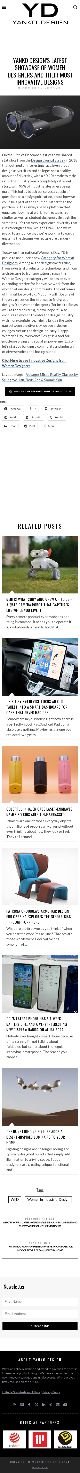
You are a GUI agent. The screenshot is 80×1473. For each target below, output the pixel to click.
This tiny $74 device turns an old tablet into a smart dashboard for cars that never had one (36, 707)
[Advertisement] (40, 42)
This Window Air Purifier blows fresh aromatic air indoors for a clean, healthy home (40, 1246)
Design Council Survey (48, 160)
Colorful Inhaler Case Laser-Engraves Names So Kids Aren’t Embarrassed (39, 811)
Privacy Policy (51, 1392)
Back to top (39, 1467)
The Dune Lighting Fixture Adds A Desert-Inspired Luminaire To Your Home (35, 1137)
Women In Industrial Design (48, 1199)
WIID (15, 1199)
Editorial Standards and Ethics (21, 1392)
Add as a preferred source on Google (42, 391)
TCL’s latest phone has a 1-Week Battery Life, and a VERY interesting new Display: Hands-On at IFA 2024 (36, 1024)
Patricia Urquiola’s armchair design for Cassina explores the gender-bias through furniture (38, 916)
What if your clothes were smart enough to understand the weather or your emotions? (40, 1222)
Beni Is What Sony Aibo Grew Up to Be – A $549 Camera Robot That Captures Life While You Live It (39, 605)
